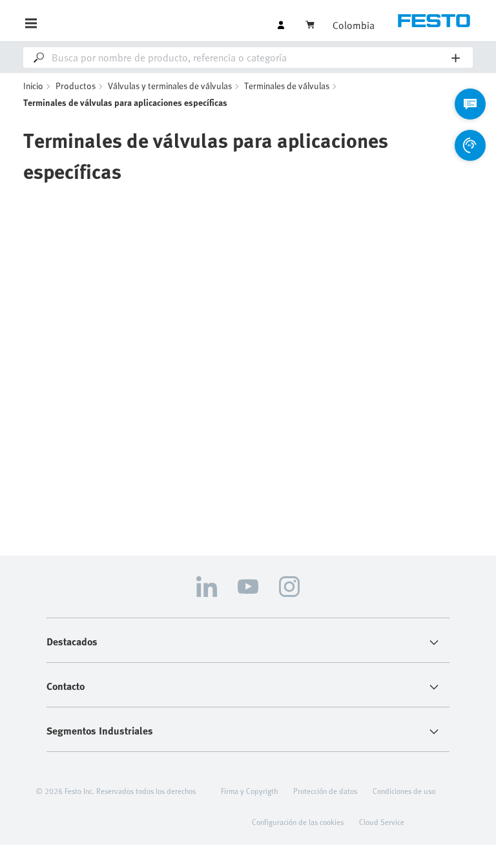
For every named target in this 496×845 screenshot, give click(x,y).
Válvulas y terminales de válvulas (170, 85)
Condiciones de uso (404, 791)
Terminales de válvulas (286, 85)
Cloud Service (381, 822)
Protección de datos (325, 791)
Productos (76, 85)
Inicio (33, 85)
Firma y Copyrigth (249, 791)
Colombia (354, 25)
